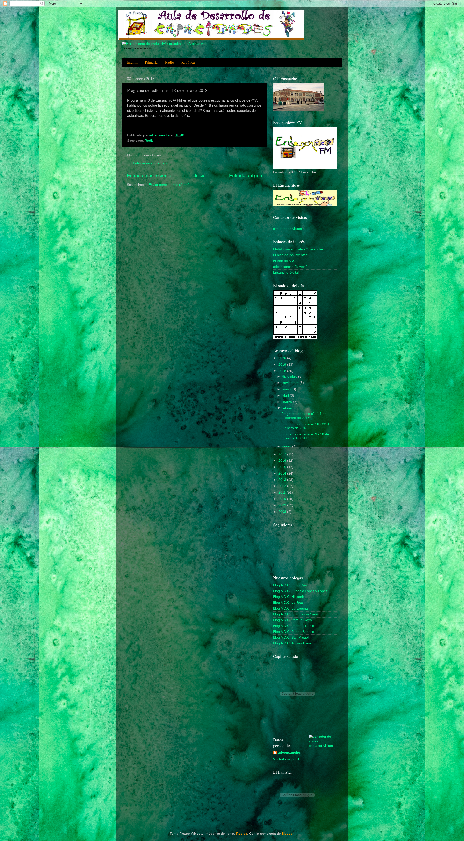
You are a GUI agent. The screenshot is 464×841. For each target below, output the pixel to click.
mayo (287, 389)
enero (287, 446)
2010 (282, 499)
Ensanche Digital (286, 272)
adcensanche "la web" (290, 266)
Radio (169, 62)
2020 (282, 358)
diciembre (290, 376)
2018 (282, 371)
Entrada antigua (245, 175)
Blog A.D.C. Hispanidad (291, 597)
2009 (282, 505)
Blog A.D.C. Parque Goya (292, 620)
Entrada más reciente (149, 175)
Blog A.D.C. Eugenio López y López (300, 591)
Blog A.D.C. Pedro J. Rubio (293, 626)
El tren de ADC (284, 261)
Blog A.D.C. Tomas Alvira (292, 643)
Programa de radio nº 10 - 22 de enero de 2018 (306, 426)
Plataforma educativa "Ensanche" (298, 249)
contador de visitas (287, 229)
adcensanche (289, 752)
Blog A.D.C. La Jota (288, 602)
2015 (282, 467)
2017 (282, 454)
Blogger (287, 833)
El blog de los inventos (290, 255)
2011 (282, 492)
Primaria (151, 62)
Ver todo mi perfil (286, 759)
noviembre (290, 383)
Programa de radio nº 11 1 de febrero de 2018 (303, 415)
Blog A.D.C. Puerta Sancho (293, 631)
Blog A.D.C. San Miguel (291, 637)
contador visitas (321, 746)
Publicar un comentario (150, 163)
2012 (282, 486)
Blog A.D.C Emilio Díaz (290, 585)
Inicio (200, 175)
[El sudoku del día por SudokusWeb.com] (295, 338)
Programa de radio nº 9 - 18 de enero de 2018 (305, 436)
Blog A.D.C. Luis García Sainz (296, 614)
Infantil (132, 62)
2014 (282, 473)
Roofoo (241, 833)
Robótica (188, 62)
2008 (282, 512)
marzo (287, 402)
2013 (282, 480)
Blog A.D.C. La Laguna (290, 608)
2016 (282, 460)
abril (286, 395)
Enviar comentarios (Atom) (169, 184)
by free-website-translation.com (138, 48)
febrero (288, 408)
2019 (282, 364)
